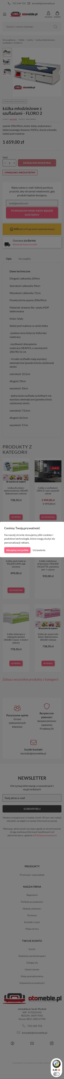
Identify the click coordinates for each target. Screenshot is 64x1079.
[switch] (56, 1074)
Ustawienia (39, 550)
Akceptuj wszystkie (17, 550)
